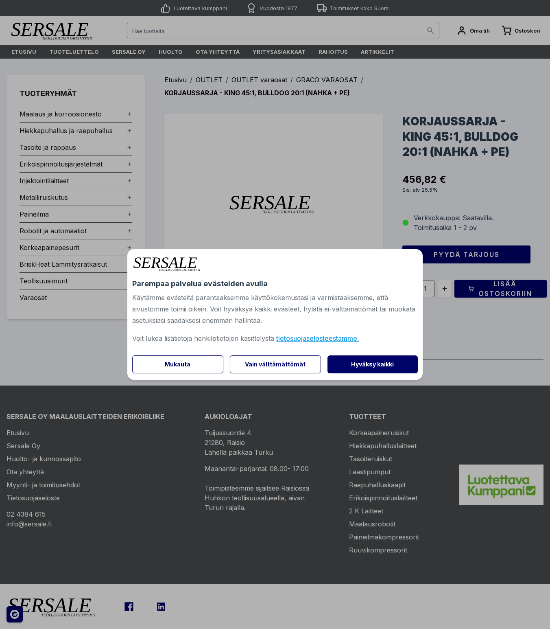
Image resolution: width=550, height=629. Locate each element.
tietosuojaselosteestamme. (317, 338)
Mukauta (177, 364)
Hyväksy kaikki (372, 364)
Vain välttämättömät (275, 364)
